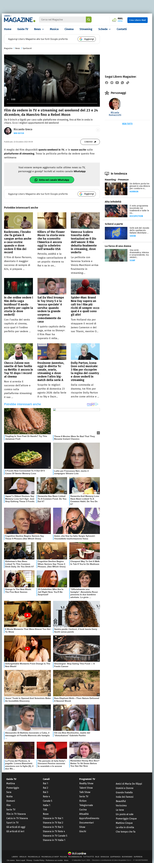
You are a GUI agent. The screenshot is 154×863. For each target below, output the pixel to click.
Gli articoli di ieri (15, 831)
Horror (134, 191)
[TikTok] (127, 82)
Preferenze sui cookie (54, 860)
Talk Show (84, 792)
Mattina (10, 783)
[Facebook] (106, 82)
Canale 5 (47, 800)
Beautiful (121, 801)
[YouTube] (117, 82)
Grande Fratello (124, 792)
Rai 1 (45, 783)
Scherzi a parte (114, 224)
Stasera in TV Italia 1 (54, 840)
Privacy (29, 860)
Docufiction (136, 216)
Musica (54, 29)
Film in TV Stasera (16, 814)
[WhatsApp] (122, 82)
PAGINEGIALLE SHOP (50, 857)
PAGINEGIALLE (34, 857)
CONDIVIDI (88, 142)
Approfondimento (89, 818)
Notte (9, 796)
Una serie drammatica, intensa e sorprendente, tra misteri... (139, 254)
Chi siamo (11, 860)
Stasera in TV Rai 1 (53, 818)
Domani (10, 800)
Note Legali (20, 860)
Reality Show (86, 783)
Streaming (86, 29)
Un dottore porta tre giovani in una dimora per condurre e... (140, 186)
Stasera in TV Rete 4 (54, 831)
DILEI (97, 857)
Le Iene (120, 809)
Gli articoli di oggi (15, 827)
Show (133, 236)
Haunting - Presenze (117, 179)
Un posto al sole (124, 814)
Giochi (82, 831)
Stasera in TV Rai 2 (53, 822)
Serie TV (10, 809)
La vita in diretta (125, 827)
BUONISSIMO (127, 857)
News (37, 29)
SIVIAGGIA (104, 857)
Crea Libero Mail (137, 20)
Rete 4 (46, 796)
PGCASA (63, 857)
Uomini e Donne (124, 788)
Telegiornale (86, 805)
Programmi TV (87, 779)
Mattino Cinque (124, 823)
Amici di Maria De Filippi (129, 783)
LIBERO (7, 16)
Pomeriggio (12, 787)
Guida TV (22, 29)
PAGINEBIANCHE (75, 857)
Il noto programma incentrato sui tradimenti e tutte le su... (139, 209)
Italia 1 (46, 805)
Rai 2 (45, 787)
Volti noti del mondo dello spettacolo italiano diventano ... (139, 230)
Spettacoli (27, 48)
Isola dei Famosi (124, 796)
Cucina (83, 809)
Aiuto (66, 860)
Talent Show (86, 787)
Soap (132, 260)
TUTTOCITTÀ (88, 857)
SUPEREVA (138, 857)
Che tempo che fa (125, 831)
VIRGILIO (23, 857)
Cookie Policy (39, 860)
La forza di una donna (118, 246)
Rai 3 (45, 792)
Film (8, 805)
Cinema (69, 29)
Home (7, 29)
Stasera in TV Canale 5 (55, 835)
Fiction (82, 800)
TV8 (45, 809)
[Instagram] (112, 82)
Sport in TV (12, 822)
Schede (103, 29)
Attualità (84, 814)
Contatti (122, 29)
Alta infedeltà (113, 201)
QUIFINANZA (115, 857)
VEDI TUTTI (127, 123)
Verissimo (121, 805)
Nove (46, 814)
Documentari (86, 822)
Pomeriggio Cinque (126, 818)
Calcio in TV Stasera (17, 818)
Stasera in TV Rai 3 (53, 827)
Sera (8, 792)
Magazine (8, 48)
